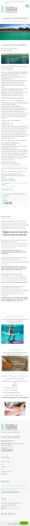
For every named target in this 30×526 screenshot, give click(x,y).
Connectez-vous (6, 194)
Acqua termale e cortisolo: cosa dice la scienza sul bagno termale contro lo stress (14, 241)
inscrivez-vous (15, 194)
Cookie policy (4, 474)
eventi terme (9, 50)
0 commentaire (14, 48)
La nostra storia (5, 461)
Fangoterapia (15, 350)
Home (5, 21)
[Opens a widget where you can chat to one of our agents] (24, 523)
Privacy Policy (10, 448)
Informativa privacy (6, 471)
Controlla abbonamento (20, 1)
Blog (9, 21)
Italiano (4, 197)
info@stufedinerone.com (12, 508)
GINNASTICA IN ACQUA (15, 317)
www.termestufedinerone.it (14, 507)
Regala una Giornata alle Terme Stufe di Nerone (13, 221)
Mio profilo (7, 3)
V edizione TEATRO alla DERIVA (13, 45)
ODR (2, 469)
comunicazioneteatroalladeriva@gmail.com (11, 165)
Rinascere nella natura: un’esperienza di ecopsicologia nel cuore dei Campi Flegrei (12, 274)
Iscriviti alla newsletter (7, 450)
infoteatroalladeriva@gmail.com (18, 183)
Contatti (3, 466)
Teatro (4, 50)
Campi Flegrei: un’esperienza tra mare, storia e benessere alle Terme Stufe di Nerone (13, 287)
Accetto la (4, 448)
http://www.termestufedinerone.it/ (8, 186)
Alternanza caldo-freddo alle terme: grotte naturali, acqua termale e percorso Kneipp (14, 258)
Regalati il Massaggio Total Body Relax (15, 376)
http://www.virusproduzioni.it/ (7, 188)
